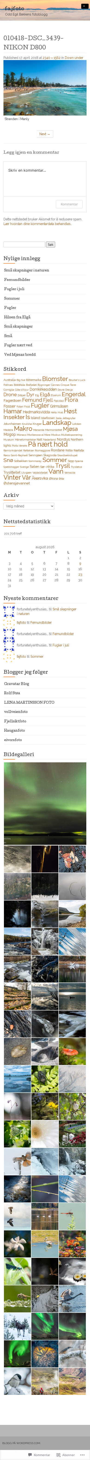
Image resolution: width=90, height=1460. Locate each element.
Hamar (12, 411)
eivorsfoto (13, 740)
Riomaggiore (42, 450)
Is (28, 416)
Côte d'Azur (22, 389)
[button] (45, 803)
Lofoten (76, 424)
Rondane (58, 450)
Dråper (22, 395)
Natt (39, 439)
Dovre (61, 389)
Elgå (45, 394)
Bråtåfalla (19, 384)
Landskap (56, 422)
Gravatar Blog (16, 684)
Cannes (55, 384)
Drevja (69, 389)
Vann (55, 471)
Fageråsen (12, 400)
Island (35, 418)
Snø (8, 460)
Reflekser (28, 450)
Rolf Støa (12, 693)
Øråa (61, 478)
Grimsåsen (59, 406)
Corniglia (8, 389)
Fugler (10, 308)
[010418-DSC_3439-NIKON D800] (45, 87)
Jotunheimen (12, 424)
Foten (20, 406)
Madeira (8, 430)
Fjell (48, 400)
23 (80, 574)
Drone (10, 394)
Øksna (53, 478)
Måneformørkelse (25, 439)
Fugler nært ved (18, 345)
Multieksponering (71, 434)
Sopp (71, 461)
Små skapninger (18, 326)
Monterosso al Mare (38, 434)
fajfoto (21, 622)
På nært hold (48, 444)
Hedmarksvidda (36, 412)
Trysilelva (76, 466)
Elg (37, 395)
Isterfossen (48, 418)
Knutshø (27, 424)
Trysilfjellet (11, 472)
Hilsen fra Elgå (17, 317)
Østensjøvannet (16, 483)
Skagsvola (50, 455)
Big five (21, 380)
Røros (6, 455)
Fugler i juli (14, 289)
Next (44, 134)
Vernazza (69, 472)
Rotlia (69, 450)
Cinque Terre (68, 384)
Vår (26, 477)
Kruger (37, 424)
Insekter (14, 417)
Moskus (55, 434)
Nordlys (63, 439)
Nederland (49, 439)
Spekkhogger (11, 466)
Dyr (30, 394)
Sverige (24, 466)
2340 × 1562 (51, 58)
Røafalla (79, 450)
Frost (27, 406)
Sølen (34, 466)
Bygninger (44, 384)
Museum (8, 439)
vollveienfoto (16, 712)
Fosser (9, 406)
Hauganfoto (14, 731)
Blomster (55, 378)
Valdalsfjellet (40, 472)
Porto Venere (19, 445)
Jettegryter (69, 418)
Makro (23, 428)
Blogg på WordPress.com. (21, 1443)
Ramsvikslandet (12, 450)
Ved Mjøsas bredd (20, 355)
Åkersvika (40, 478)
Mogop (9, 434)
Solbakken (21, 461)
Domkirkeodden (43, 389)
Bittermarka (33, 380)
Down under (74, 58)
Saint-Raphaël (19, 455)
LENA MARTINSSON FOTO (29, 703)
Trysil (62, 465)
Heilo (54, 412)
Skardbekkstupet (67, 455)
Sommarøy (35, 461)
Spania (79, 461)
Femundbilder (17, 280)
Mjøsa (70, 429)
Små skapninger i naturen (26, 270)
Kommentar (69, 204)
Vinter (12, 477)
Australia (9, 380)
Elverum (56, 395)
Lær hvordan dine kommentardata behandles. (37, 224)
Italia (59, 418)
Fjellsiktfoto (15, 721)
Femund (32, 400)
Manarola (38, 430)
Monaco (21, 434)
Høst (70, 411)
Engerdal (74, 394)
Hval (60, 412)
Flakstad (59, 400)
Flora (71, 399)
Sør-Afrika (47, 466)
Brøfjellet (31, 384)
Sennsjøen (35, 455)
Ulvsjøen (26, 472)
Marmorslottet (53, 430)
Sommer (12, 299)
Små (8, 336)
